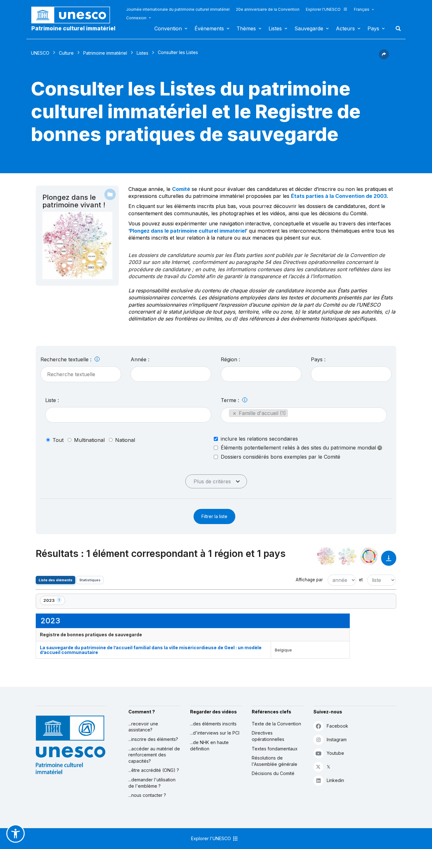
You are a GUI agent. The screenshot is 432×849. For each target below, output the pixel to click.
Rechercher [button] (396, 28)
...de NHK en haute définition (209, 745)
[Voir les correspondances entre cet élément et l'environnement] (347, 556)
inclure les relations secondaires (259, 439)
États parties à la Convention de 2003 (339, 196)
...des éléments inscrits (213, 723)
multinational (89, 440)
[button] (384, 57)
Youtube (335, 753)
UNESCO (40, 53)
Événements (209, 28)
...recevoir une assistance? (143, 727)
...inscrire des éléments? (153, 739)
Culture (66, 53)
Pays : (318, 359)
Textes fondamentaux (275, 748)
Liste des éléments (55, 580)
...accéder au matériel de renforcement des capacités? (154, 755)
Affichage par (309, 579)
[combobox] (171, 374)
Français (361, 9)
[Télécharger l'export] (388, 561)
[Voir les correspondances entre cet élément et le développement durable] (369, 556)
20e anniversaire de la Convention (267, 9)
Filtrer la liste (214, 516)
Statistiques (90, 580)
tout (58, 440)
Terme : (231, 400)
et (361, 579)
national (125, 440)
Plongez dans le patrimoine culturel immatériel (188, 231)
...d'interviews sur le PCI (214, 733)
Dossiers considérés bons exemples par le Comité (280, 457)
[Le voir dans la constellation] (326, 556)
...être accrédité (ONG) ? (153, 770)
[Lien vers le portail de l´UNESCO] (74, 15)
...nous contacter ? (147, 795)
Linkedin (335, 780)
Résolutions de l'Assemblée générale (274, 761)
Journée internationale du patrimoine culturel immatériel (178, 9)
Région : (230, 359)
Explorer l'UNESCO (323, 9)
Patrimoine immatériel (105, 53)
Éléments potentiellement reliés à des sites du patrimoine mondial (299, 448)
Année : (140, 359)
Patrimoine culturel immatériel (73, 28)
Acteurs (345, 28)
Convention (168, 28)
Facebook (337, 726)
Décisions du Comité (273, 773)
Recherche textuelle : (66, 359)
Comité (181, 189)
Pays (373, 28)
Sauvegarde (308, 28)
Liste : (52, 400)
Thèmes (246, 28)
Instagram (337, 739)
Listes (275, 28)
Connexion (136, 17)
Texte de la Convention (276, 723)
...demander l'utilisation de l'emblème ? (152, 783)
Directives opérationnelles (268, 736)
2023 (54, 601)
